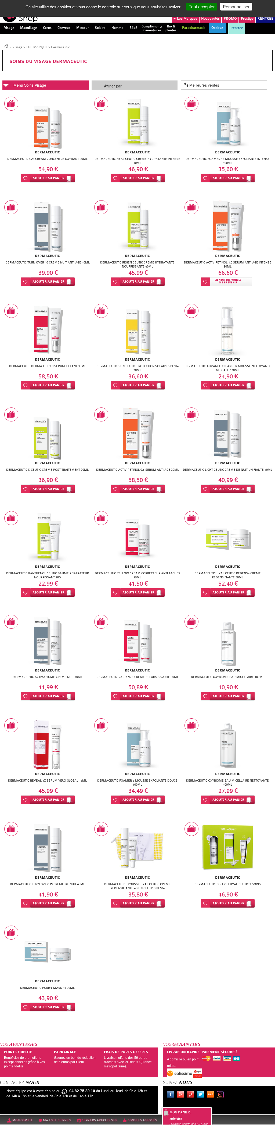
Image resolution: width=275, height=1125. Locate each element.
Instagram (221, 1095)
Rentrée (236, 28)
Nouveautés (210, 18)
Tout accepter (202, 6)
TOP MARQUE (37, 47)
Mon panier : (180, 1112)
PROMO (230, 18)
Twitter (201, 1095)
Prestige (247, 18)
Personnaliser (236, 6)
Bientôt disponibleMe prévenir (228, 281)
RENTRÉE (265, 18)
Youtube (181, 1095)
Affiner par (113, 86)
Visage (17, 47)
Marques (187, 18)
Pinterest (191, 1095)
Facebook (171, 1095)
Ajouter (48, 178)
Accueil (6, 46)
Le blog (211, 1095)
